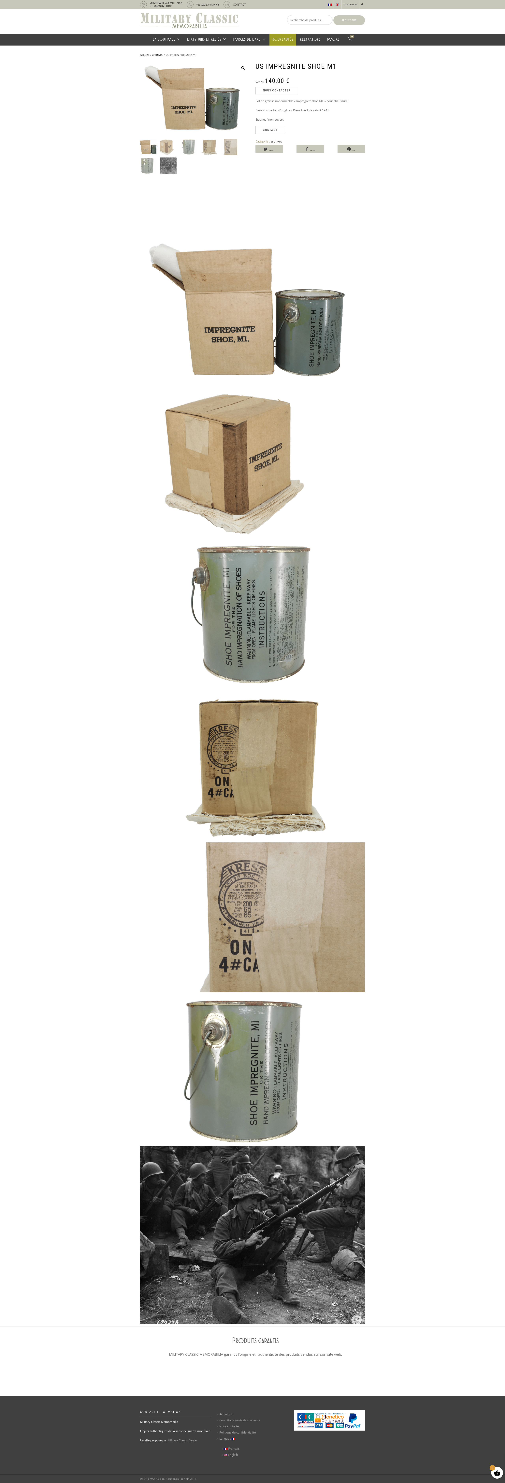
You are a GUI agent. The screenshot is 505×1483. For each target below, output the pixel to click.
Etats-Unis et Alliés (204, 39)
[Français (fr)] (330, 4)
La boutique (164, 39)
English (232, 1455)
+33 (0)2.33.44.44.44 (207, 4)
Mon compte (350, 4)
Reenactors (310, 39)
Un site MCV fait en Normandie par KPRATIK (168, 1478)
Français (233, 1448)
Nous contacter (277, 90)
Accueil (145, 55)
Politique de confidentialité (237, 1432)
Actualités (225, 1414)
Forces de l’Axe (247, 39)
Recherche (349, 20)
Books (333, 39)
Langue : (225, 1438)
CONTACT (239, 4)
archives (157, 55)
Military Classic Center (182, 1440)
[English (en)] (337, 4)
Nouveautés (282, 39)
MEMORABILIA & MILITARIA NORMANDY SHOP (166, 4)
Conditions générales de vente (239, 1420)
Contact (270, 130)
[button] (243, 68)
